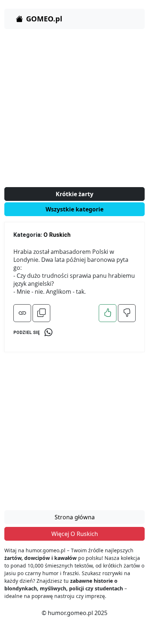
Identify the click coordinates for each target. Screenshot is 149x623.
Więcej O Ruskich (74, 534)
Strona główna (75, 517)
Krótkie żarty (74, 194)
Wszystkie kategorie (74, 209)
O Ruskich (57, 234)
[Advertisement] (74, 109)
